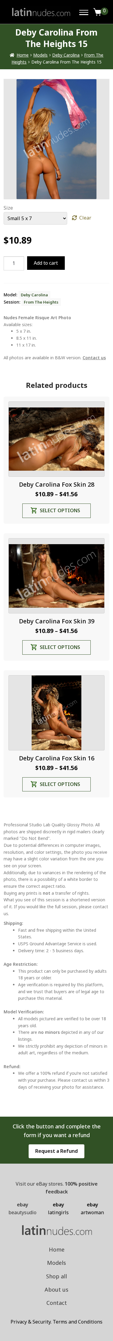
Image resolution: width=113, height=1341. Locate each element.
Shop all (56, 1276)
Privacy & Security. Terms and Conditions (56, 1321)
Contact (56, 1302)
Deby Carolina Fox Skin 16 (56, 758)
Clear (85, 217)
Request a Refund (56, 1151)
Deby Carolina (66, 55)
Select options (60, 510)
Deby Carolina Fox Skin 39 (56, 621)
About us (56, 1289)
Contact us (94, 357)
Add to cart (46, 263)
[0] (97, 12)
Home (23, 55)
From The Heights (41, 302)
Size (8, 207)
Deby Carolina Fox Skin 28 (56, 484)
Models (40, 55)
